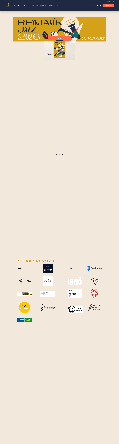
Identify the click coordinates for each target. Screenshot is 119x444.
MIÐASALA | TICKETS (108, 5)
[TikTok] (97, 5)
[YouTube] (100, 5)
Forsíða (13, 5)
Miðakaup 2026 (43, 5)
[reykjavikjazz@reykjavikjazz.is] (94, 5)
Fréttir (57, 5)
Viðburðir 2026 (27, 5)
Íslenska (108, 1)
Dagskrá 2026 (35, 5)
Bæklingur (19, 5)
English (112, 1)
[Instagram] (87, 5)
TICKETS (59, 38)
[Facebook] (90, 5)
